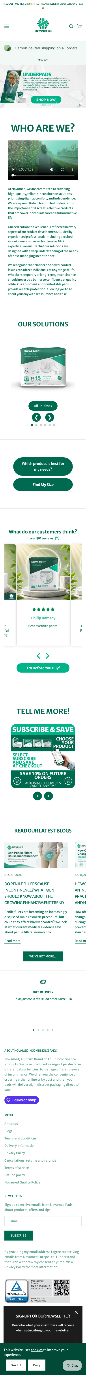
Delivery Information (20, 1146)
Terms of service (16, 1168)
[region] (43, 86)
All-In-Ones (43, 406)
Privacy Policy (14, 1153)
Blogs (8, 1131)
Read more (12, 941)
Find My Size (43, 484)
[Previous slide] (37, 796)
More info (43, 60)
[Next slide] (48, 796)
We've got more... (43, 956)
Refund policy (14, 1175)
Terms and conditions (20, 1138)
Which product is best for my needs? (43, 466)
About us (11, 1124)
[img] (43, 609)
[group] (43, 86)
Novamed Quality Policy (22, 1182)
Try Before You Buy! (43, 668)
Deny (37, 1365)
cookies (37, 1350)
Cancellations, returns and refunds (30, 1160)
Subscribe (18, 1235)
